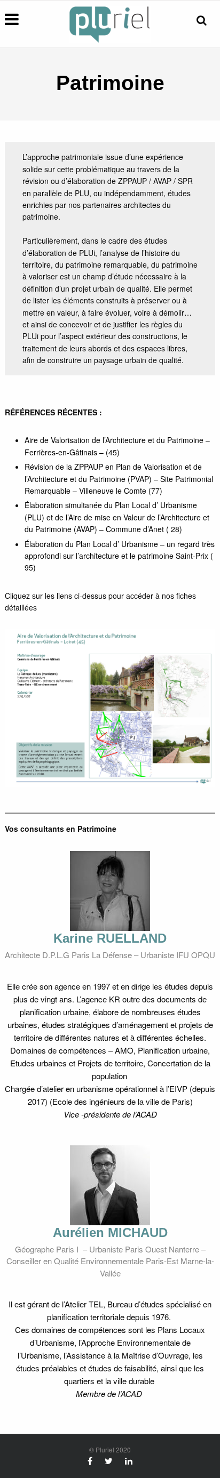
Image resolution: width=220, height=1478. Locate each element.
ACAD (146, 1114)
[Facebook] (90, 1461)
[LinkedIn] (129, 1461)
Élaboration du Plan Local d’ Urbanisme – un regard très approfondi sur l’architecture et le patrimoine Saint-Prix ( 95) (120, 556)
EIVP (178, 1088)
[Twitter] (108, 1461)
